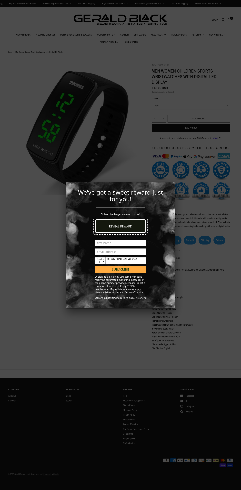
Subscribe (120, 269)
